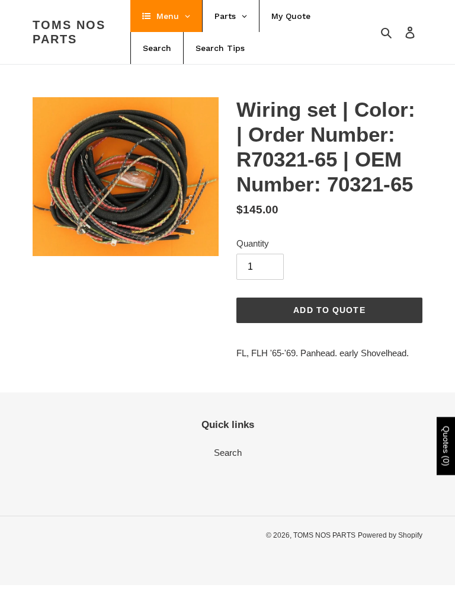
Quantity (252, 243)
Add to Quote (329, 310)
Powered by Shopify (390, 535)
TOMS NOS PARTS (69, 32)
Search (228, 453)
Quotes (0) (446, 446)
